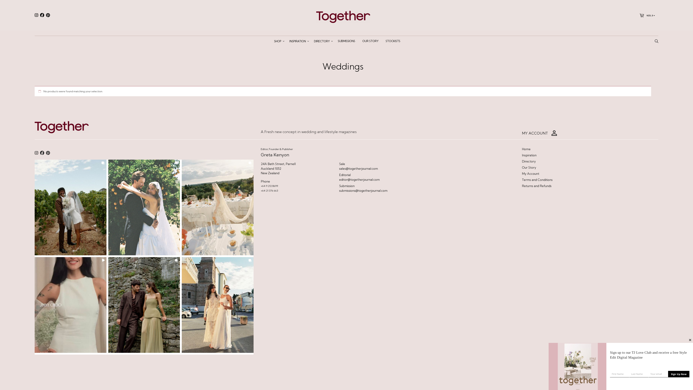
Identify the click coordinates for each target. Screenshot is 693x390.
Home (526, 149)
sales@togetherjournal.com (358, 168)
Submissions (346, 41)
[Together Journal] (343, 16)
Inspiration (297, 41)
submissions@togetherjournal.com (363, 190)
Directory (322, 41)
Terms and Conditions (537, 180)
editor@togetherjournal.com (359, 179)
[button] (70, 207)
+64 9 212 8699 (269, 186)
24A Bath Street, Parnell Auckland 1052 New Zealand (278, 168)
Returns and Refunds (537, 186)
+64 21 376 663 (269, 190)
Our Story (370, 41)
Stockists (393, 41)
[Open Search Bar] (656, 41)
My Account (530, 174)
